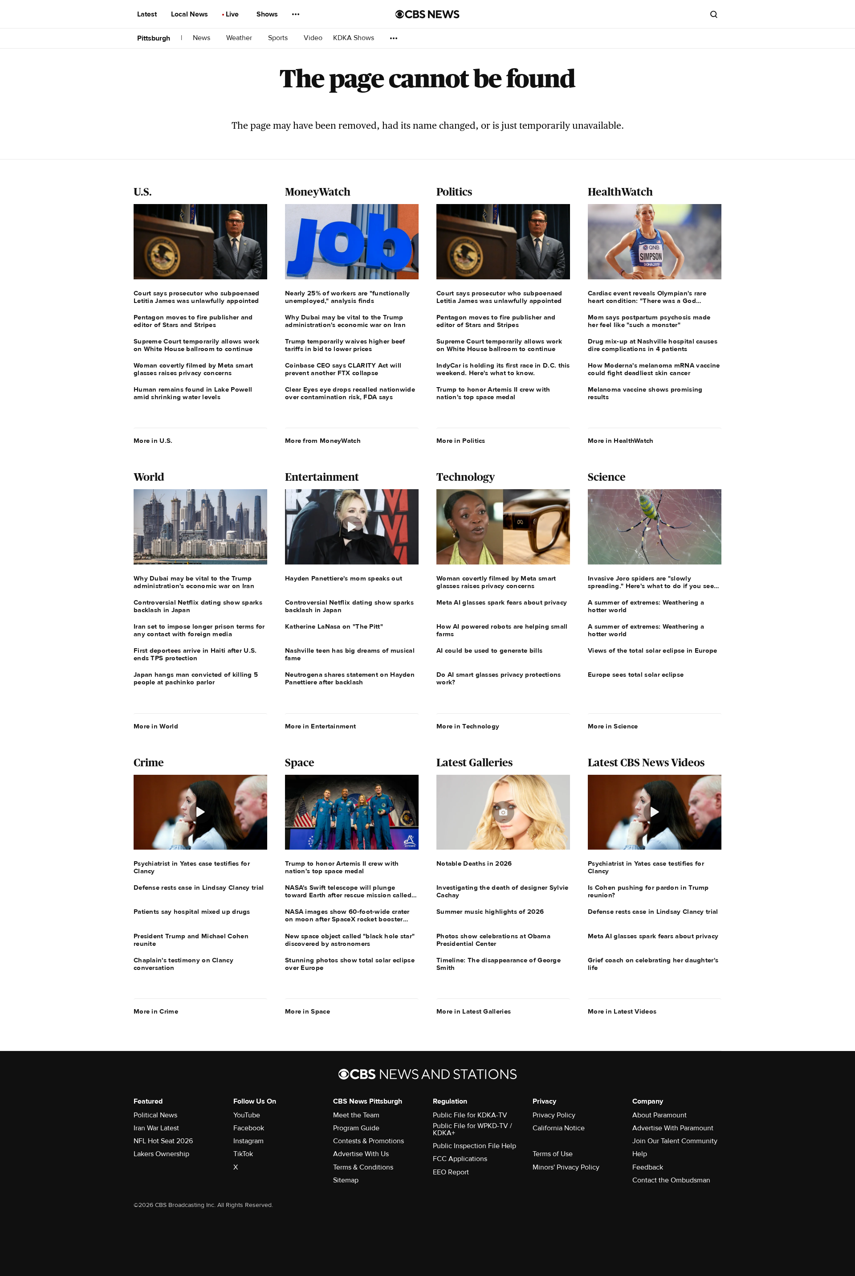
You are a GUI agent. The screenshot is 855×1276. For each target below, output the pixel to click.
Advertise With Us (361, 1153)
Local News (190, 14)
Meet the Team (356, 1115)
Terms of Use (553, 1153)
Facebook (248, 1128)
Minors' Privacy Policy (566, 1167)
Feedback (647, 1167)
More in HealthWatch (621, 441)
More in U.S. (153, 441)
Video (313, 38)
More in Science (613, 726)
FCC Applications (460, 1158)
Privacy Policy (554, 1115)
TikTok (243, 1153)
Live (233, 14)
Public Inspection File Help (474, 1145)
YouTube (246, 1115)
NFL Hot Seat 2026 (163, 1141)
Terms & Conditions (363, 1167)
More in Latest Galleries (473, 1011)
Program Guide (356, 1128)
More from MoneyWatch (323, 441)
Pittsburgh (153, 38)
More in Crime (156, 1011)
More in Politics (460, 441)
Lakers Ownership (161, 1153)
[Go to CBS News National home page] (427, 14)
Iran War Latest (156, 1128)
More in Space (307, 1011)
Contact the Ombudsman (671, 1180)
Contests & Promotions (368, 1141)
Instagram (248, 1141)
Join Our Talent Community (674, 1141)
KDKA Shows (354, 38)
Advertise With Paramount (672, 1128)
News (202, 38)
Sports (278, 38)
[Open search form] (714, 14)
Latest (148, 14)
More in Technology (467, 726)
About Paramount (659, 1115)
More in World (156, 726)
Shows (268, 14)
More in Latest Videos (622, 1011)
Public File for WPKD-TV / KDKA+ (472, 1129)
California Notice (559, 1128)
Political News (155, 1115)
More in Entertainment (320, 726)
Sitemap (345, 1180)
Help (639, 1153)
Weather (240, 38)
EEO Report (451, 1172)
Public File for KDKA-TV (470, 1115)
